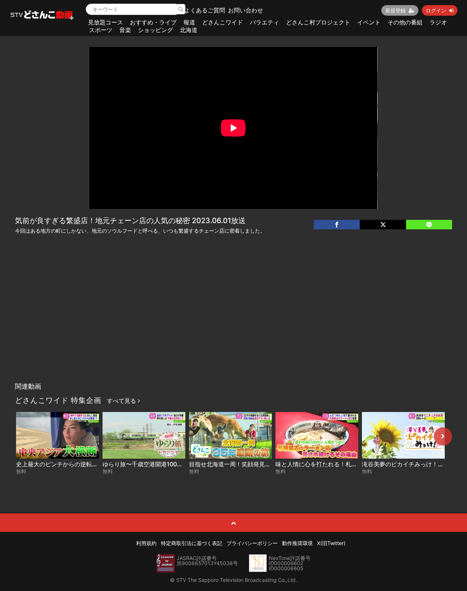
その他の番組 (404, 22)
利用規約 (146, 543)
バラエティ (264, 22)
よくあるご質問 (204, 10)
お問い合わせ (245, 10)
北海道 (188, 30)
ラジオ (438, 22)
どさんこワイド (222, 22)
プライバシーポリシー (252, 543)
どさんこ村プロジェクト (318, 22)
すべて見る (122, 401)
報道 (189, 22)
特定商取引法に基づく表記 (191, 543)
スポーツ (100, 30)
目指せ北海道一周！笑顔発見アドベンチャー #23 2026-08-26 (271, 464)
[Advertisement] (233, 324)
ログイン (436, 10)
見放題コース (105, 22)
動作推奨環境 (297, 543)
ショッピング (155, 30)
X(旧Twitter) (331, 543)
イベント (369, 22)
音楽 (125, 30)
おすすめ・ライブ (153, 22)
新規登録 (395, 10)
